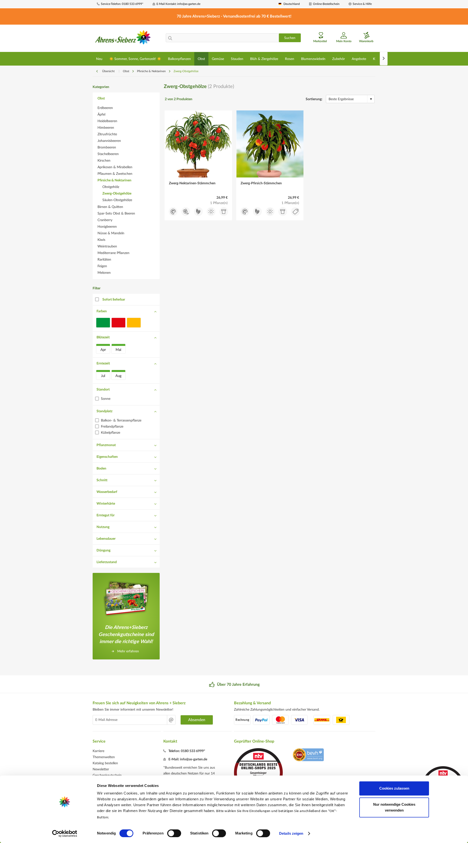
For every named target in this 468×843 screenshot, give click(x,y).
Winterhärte (106, 503)
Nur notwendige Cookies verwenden (394, 807)
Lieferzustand (107, 562)
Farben (102, 311)
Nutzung (103, 527)
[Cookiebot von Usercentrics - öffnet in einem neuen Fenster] (64, 833)
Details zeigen (291, 833)
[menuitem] (123, 4)
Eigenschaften (107, 457)
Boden (101, 468)
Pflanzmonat (106, 445)
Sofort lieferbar (113, 299)
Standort (103, 389)
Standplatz (104, 411)
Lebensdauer (106, 538)
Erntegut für (106, 515)
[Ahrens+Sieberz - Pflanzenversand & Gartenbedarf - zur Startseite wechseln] (123, 39)
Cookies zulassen (394, 788)
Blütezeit (103, 337)
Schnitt (102, 480)
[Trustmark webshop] (308, 755)
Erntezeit (103, 363)
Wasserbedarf (107, 492)
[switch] (174, 833)
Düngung (103, 550)
